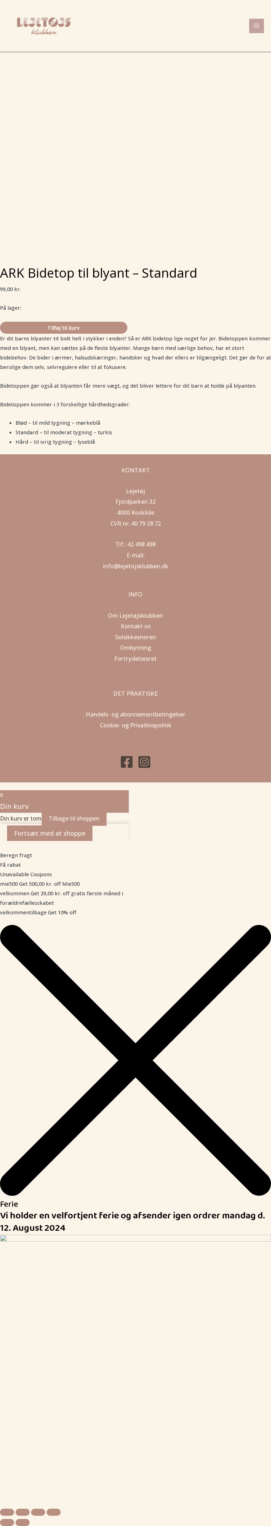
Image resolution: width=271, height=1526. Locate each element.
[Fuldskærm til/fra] (23, 1512)
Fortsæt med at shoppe (49, 833)
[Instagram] (144, 762)
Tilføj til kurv (64, 327)
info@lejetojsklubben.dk (135, 566)
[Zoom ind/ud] (7, 1512)
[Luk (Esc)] (54, 1512)
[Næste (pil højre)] (23, 1522)
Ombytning (135, 647)
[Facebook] (126, 762)
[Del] (38, 1512)
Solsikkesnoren (135, 637)
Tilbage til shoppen (74, 818)
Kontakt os (136, 626)
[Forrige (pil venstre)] (7, 1522)
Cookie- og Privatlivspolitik (135, 725)
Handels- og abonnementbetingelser (136, 714)
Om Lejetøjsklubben (135, 615)
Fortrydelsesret (135, 658)
